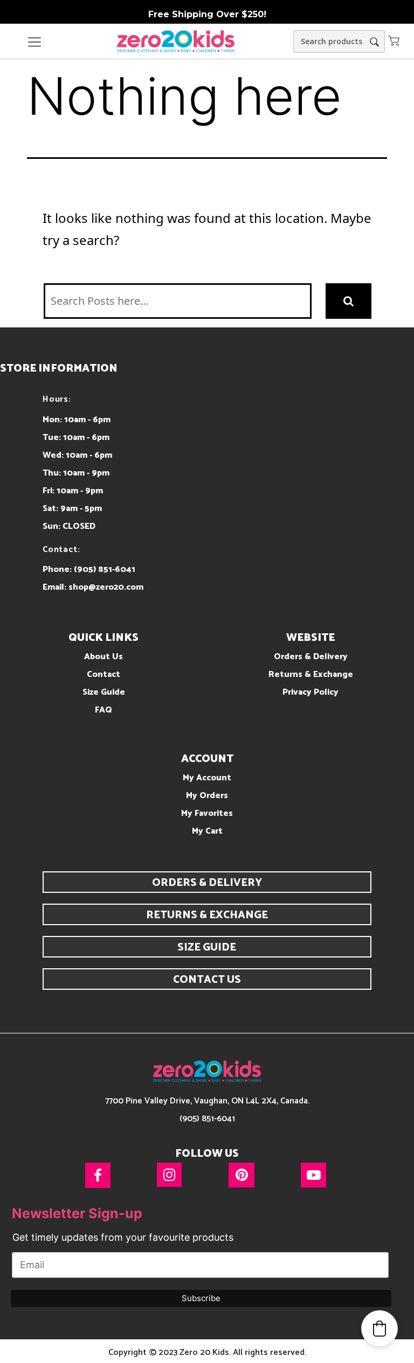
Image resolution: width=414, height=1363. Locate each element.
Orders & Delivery (311, 656)
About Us (103, 656)
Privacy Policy (310, 692)
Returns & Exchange (310, 674)
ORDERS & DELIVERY (207, 883)
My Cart (207, 831)
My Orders (207, 795)
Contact (103, 674)
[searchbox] (339, 41)
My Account (207, 778)
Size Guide (103, 692)
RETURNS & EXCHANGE (207, 915)
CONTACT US (207, 980)
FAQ (103, 710)
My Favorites (207, 813)
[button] (394, 40)
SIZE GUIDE (206, 947)
